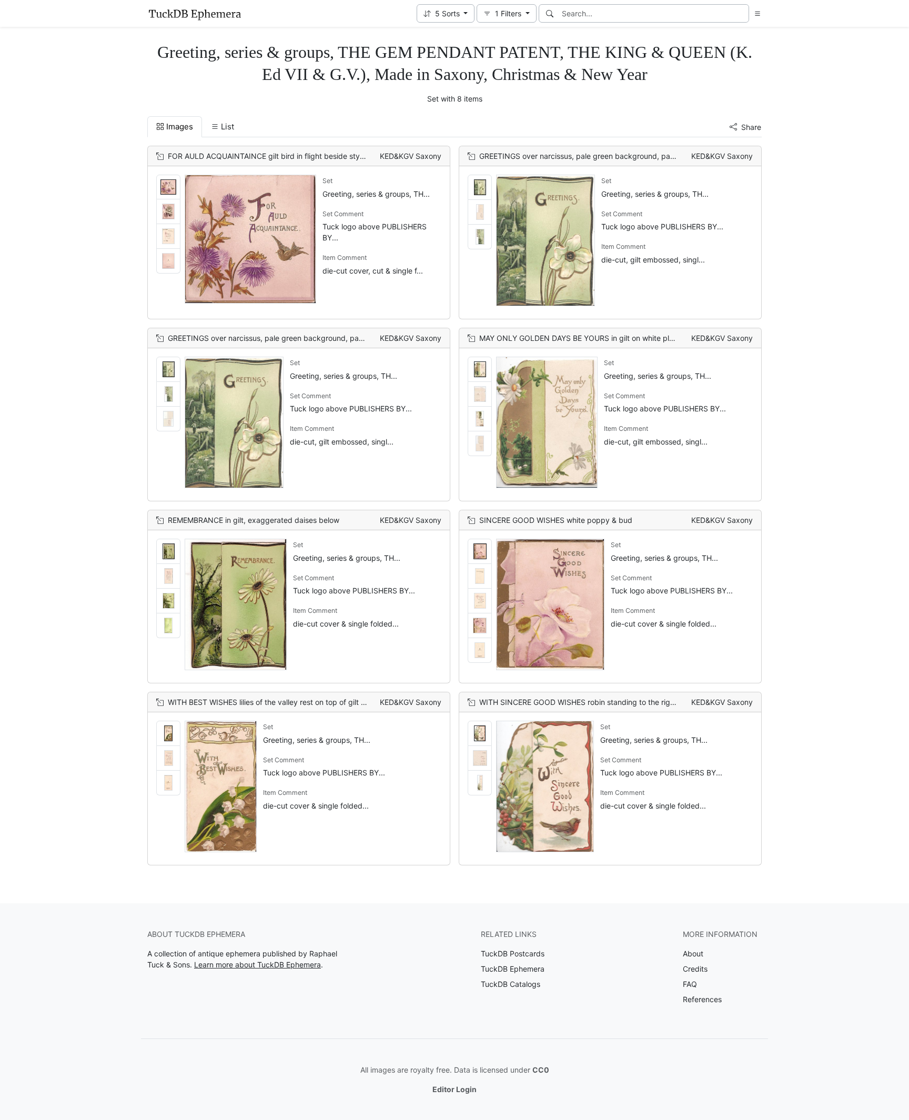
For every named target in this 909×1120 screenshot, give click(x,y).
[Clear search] (742, 13)
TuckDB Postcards (512, 953)
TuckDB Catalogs (510, 984)
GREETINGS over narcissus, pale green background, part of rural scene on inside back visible (328, 338)
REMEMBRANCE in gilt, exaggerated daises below (253, 520)
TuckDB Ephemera (512, 968)
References (702, 999)
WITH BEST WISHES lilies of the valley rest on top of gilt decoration (283, 702)
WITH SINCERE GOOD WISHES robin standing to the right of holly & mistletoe (611, 702)
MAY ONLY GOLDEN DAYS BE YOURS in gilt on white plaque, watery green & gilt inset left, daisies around (660, 338)
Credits (695, 968)
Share (751, 127)
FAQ (690, 984)
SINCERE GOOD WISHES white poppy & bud (555, 520)
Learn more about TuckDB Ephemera (257, 964)
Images (179, 127)
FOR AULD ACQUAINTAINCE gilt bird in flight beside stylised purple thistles (297, 156)
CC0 (540, 1069)
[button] (446, 13)
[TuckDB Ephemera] (194, 14)
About (693, 953)
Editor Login (454, 1089)
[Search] (549, 13)
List (227, 127)
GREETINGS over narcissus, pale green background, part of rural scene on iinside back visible (640, 156)
